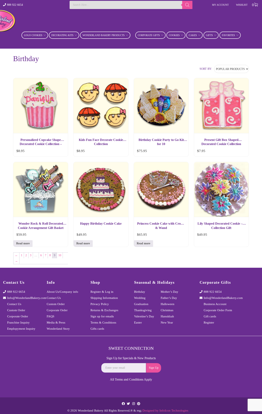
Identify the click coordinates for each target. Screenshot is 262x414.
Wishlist (241, 4)
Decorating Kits (62, 35)
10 (59, 255)
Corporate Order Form (218, 310)
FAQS (50, 316)
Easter (138, 322)
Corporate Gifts (149, 35)
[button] (61, 152)
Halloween (167, 304)
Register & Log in (101, 291)
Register (209, 322)
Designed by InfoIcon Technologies (165, 410)
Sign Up (153, 367)
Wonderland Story (58, 328)
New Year (167, 322)
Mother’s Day (169, 291)
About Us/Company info (62, 291)
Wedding (140, 298)
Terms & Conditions (103, 322)
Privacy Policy (99, 304)
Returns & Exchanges (104, 310)
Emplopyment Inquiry (21, 328)
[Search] (187, 5)
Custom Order (16, 310)
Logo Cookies (33, 35)
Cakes (193, 35)
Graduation (141, 304)
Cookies (174, 35)
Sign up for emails (102, 316)
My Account (220, 4)
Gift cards (210, 316)
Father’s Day (169, 298)
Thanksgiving (143, 310)
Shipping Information (104, 298)
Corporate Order (17, 316)
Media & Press (56, 322)
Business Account (215, 304)
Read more (23, 243)
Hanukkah (167, 316)
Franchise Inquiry (18, 322)
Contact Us (14, 304)
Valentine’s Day (144, 316)
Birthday (139, 291)
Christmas (167, 310)
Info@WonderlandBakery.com (24, 298)
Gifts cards (97, 328)
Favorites (228, 35)
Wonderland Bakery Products (103, 35)
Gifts (209, 35)
